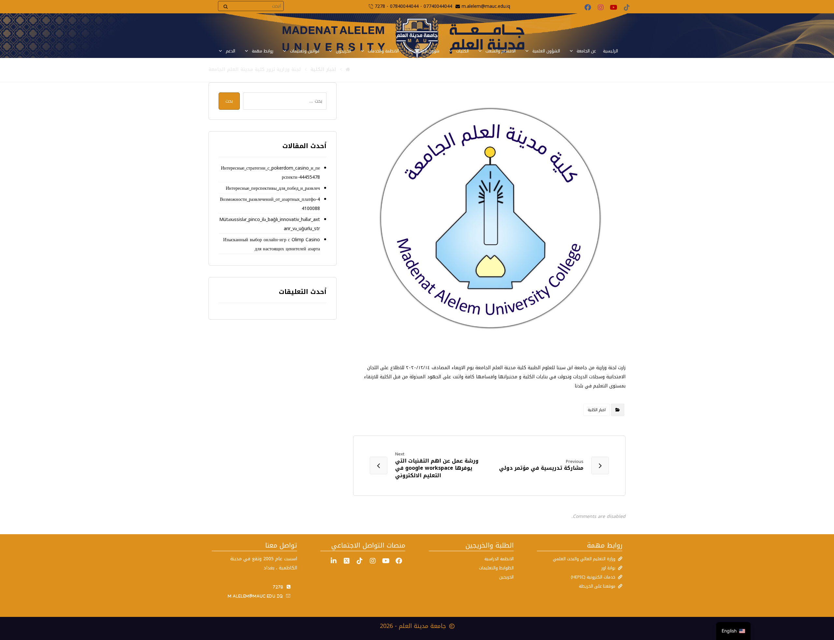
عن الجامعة (586, 51)
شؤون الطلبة (427, 51)
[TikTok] (626, 7)
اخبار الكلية (597, 409)
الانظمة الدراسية (499, 559)
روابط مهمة (262, 51)
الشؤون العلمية (546, 51)
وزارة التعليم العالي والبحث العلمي (584, 559)
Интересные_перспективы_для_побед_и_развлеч (273, 188)
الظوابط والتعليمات (496, 568)
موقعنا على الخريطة (597, 586)
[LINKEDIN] (333, 560)
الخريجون (343, 51)
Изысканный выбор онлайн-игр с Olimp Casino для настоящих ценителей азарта (271, 244)
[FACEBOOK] (398, 560)
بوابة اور (608, 568)
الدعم (230, 51)
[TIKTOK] (359, 560)
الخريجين (506, 577)
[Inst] (372, 560)
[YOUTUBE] (385, 560)
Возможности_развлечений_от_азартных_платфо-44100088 (270, 204)
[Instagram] (600, 7)
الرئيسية (610, 51)
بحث (229, 101)
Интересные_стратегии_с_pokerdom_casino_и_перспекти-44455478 (270, 173)
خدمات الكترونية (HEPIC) (593, 577)
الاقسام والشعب (500, 51)
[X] (346, 560)
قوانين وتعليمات (304, 51)
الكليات (462, 51)
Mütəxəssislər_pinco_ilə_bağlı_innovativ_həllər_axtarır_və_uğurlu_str (269, 224)
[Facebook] (587, 7)
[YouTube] (613, 7)
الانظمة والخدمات (383, 51)
